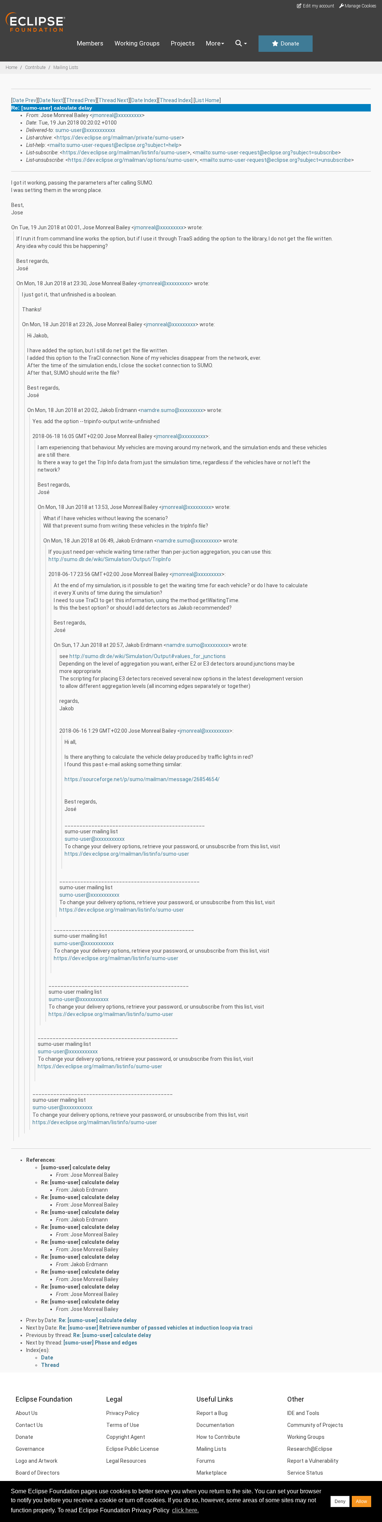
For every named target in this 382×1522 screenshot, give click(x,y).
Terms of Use (122, 1425)
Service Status (305, 1473)
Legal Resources (126, 1461)
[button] (241, 44)
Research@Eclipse (309, 1449)
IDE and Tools (303, 1413)
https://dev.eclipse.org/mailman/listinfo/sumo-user (125, 152)
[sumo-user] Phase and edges (100, 1343)
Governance (30, 1449)
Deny (340, 1501)
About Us (27, 1413)
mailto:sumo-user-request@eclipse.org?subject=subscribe (266, 152)
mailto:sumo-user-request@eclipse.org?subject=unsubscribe (277, 160)
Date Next (51, 100)
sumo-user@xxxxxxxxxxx (85, 130)
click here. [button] (185, 1510)
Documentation (215, 1425)
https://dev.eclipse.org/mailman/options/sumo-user (131, 160)
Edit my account (318, 6)
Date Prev (24, 100)
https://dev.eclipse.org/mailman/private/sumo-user (119, 138)
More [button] (213, 43)
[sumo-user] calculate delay (75, 1167)
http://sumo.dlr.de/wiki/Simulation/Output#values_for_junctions (147, 656)
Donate (289, 43)
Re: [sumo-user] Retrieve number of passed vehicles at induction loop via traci (156, 1328)
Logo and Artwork (36, 1461)
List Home (207, 100)
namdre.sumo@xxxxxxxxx (172, 410)
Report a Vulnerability (312, 1461)
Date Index (144, 100)
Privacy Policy (122, 1413)
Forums (206, 1461)
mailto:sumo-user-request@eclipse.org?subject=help (114, 145)
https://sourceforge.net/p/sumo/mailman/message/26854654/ (142, 779)
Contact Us (29, 1425)
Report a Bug (212, 1413)
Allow (361, 1501)
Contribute (35, 67)
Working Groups (137, 43)
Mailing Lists (65, 67)
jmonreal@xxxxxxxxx (117, 115)
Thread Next (113, 100)
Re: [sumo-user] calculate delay (80, 1182)
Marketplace (212, 1473)
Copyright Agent (125, 1437)
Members (90, 43)
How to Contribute (218, 1437)
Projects (183, 43)
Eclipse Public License (132, 1449)
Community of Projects (315, 1425)
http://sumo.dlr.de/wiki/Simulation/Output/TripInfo (109, 559)
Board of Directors (38, 1473)
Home (11, 67)
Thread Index (175, 100)
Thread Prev (81, 100)
